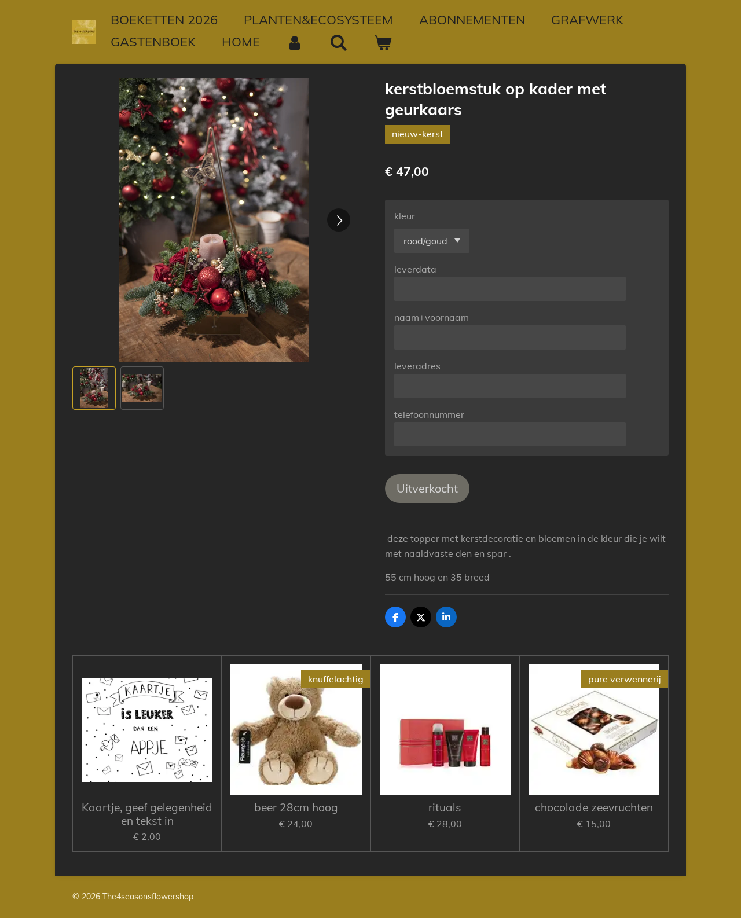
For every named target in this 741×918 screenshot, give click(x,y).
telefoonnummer (429, 414)
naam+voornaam (431, 317)
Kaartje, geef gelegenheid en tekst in (147, 814)
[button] (94, 388)
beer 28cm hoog (296, 807)
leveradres (417, 366)
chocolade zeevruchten (594, 807)
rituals (444, 807)
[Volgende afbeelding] (338, 220)
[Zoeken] (339, 43)
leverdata (415, 269)
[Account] (295, 43)
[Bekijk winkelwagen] (382, 43)
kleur (404, 216)
